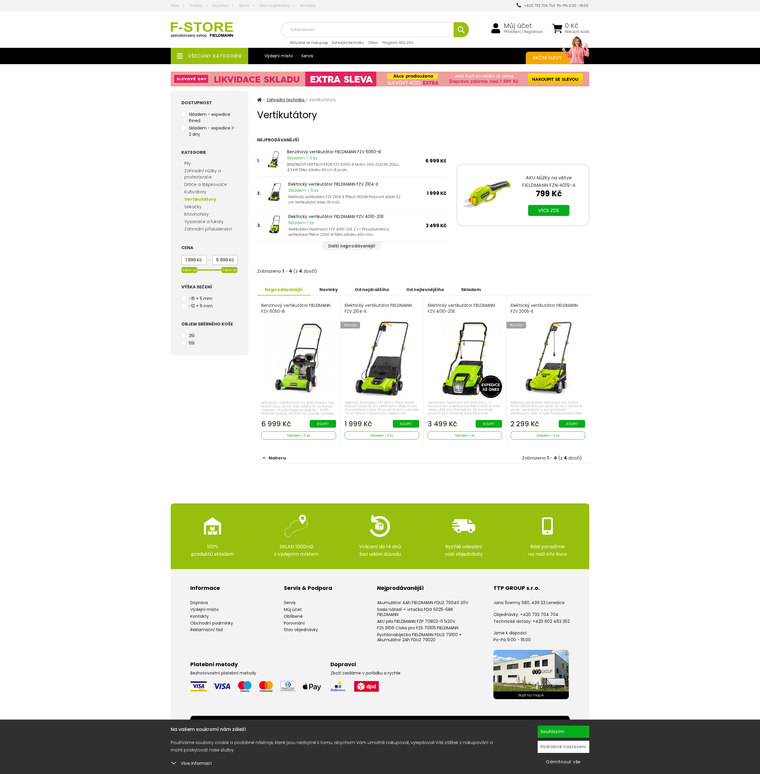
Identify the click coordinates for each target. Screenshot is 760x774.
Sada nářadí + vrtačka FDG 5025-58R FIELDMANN (415, 611)
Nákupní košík (577, 32)
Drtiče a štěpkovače (205, 184)
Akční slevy (547, 57)
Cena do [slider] (229, 270)
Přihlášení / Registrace (523, 32)
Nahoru (277, 458)
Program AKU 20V (398, 42)
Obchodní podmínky (211, 623)
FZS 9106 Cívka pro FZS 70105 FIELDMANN (417, 628)
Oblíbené (293, 616)
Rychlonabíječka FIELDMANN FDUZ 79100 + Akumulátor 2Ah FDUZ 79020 (419, 637)
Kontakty (308, 5)
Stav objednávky (275, 5)
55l (191, 343)
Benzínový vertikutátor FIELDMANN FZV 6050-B (334, 152)
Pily (187, 163)
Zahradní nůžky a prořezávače (202, 174)
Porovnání (294, 623)
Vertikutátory (200, 199)
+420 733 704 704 (538, 5)
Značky (195, 5)
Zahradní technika (348, 42)
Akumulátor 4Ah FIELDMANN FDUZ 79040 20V (422, 603)
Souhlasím (552, 731)
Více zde (548, 210)
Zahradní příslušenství (208, 229)
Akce (175, 5)
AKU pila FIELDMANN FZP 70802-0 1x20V (416, 621)
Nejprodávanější (284, 290)
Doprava (220, 5)
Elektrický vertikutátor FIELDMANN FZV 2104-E (333, 184)
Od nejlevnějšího (425, 290)
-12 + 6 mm (201, 306)
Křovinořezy (196, 214)
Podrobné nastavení (564, 747)
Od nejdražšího (372, 290)
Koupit (323, 423)
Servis (244, 5)
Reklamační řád (206, 630)
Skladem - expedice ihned (209, 117)
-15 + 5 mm (200, 298)
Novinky (328, 290)
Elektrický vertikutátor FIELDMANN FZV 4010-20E (336, 216)
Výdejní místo (279, 56)
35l (191, 336)
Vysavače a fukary (204, 222)
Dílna (373, 42)
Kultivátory (195, 192)
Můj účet (518, 26)
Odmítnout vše (563, 762)
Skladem (471, 290)
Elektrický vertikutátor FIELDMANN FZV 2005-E (544, 308)
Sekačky (193, 207)
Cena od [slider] (189, 270)
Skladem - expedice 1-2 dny (212, 131)
